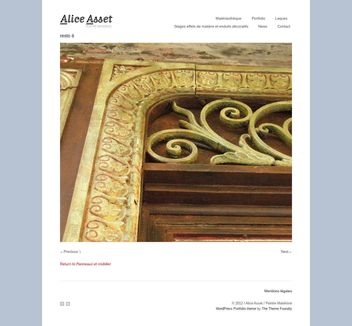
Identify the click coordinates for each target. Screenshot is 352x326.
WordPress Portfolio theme (236, 309)
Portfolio (258, 18)
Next (284, 251)
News (262, 26)
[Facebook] (62, 304)
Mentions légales (278, 291)
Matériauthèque (228, 18)
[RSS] (68, 304)
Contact (284, 26)
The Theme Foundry (277, 309)
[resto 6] (176, 142)
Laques (281, 18)
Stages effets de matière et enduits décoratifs (211, 26)
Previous (71, 251)
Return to (85, 264)
